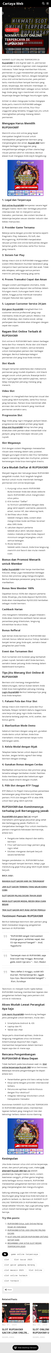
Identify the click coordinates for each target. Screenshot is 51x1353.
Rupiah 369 (33, 143)
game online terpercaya (24, 1254)
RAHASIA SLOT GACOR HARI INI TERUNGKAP (23, 881)
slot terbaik (11, 1281)
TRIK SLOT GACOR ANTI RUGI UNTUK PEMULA (23, 910)
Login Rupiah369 (10, 692)
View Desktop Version (27, 1347)
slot (6, 1260)
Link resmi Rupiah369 (13, 1014)
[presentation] (44, 1320)
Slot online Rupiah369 (13, 205)
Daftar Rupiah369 (10, 569)
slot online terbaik (15, 1275)
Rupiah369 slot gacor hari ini (16, 816)
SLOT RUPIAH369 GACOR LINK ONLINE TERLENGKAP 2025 (15, 1331)
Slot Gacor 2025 (23, 1260)
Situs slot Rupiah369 (12, 427)
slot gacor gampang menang (19, 1265)
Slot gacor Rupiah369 (12, 309)
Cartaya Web (13, 3)
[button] (48, 3)
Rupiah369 (12, 30)
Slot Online (35, 1270)
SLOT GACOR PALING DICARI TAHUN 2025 (22, 895)
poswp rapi (14, 49)
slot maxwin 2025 (14, 1270)
